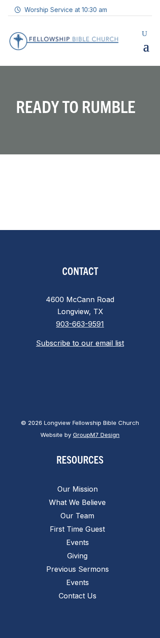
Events (77, 543)
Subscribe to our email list (80, 343)
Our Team (77, 516)
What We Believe (77, 503)
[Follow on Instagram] (89, 377)
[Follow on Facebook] (53, 377)
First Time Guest (77, 529)
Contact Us (77, 596)
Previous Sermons (77, 569)
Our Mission (77, 489)
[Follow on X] (71, 377)
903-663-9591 (80, 323)
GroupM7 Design (96, 434)
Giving (77, 556)
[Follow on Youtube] (107, 377)
